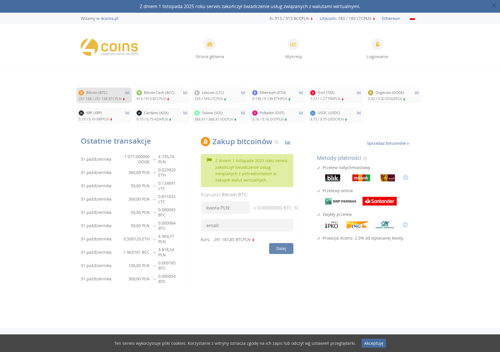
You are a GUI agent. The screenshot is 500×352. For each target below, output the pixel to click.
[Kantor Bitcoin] (109, 47)
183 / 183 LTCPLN (343, 18)
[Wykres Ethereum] (301, 95)
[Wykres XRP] (128, 115)
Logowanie (377, 56)
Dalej (281, 248)
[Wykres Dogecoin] (417, 95)
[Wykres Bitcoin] (128, 95)
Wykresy (293, 56)
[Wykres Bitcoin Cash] (185, 95)
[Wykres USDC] (359, 115)
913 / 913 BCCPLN (276, 18)
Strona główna (209, 56)
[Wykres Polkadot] (301, 115)
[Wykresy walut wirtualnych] (288, 142)
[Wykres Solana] (243, 115)
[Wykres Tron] (359, 95)
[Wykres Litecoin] (243, 95)
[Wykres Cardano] (185, 115)
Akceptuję (373, 343)
